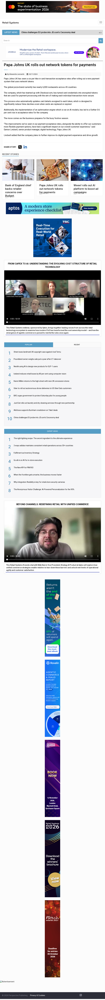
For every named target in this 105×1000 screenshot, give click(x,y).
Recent (77, 345)
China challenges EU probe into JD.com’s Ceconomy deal (48, 32)
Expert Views (52, 431)
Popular (28, 345)
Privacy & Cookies (37, 995)
